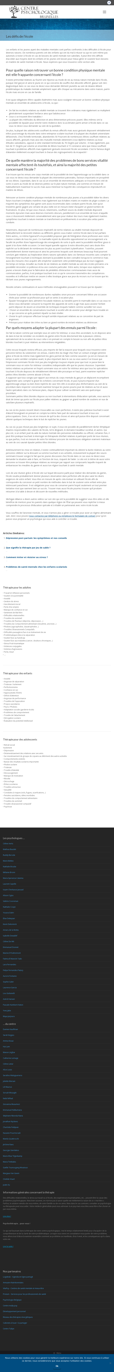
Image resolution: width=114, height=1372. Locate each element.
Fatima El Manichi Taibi (12, 958)
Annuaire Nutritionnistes (13, 1282)
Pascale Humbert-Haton (13, 1005)
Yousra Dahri (8, 912)
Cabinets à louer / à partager (15, 1323)
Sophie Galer (8, 982)
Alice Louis (7, 1069)
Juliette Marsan (9, 1081)
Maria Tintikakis (9, 1162)
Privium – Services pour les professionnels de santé (24, 1294)
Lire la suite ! (8, 1246)
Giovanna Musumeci (11, 1104)
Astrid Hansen (9, 999)
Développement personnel (14, 1311)
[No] (110, 1363)
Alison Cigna (8, 895)
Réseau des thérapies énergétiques (18, 1317)
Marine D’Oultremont (12, 953)
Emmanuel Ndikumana (12, 1110)
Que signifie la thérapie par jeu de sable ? (28, 547)
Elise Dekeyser (9, 918)
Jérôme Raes (8, 1144)
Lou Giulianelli (9, 993)
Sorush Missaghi (9, 1092)
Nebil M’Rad (8, 1098)
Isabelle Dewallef (10, 935)
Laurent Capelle (9, 884)
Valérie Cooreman (10, 901)
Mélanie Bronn (9, 872)
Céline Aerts (8, 843)
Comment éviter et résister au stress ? (27, 557)
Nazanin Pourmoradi (11, 1133)
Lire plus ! (7, 1216)
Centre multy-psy (10, 1305)
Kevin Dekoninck (10, 924)
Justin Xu (6, 1185)
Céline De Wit (8, 941)
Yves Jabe (7, 1010)
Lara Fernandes (9, 964)
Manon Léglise (9, 1052)
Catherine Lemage (10, 1058)
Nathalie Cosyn (9, 907)
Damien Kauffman (10, 1029)
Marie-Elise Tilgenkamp (12, 1156)
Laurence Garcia (10, 987)
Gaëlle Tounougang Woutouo (15, 1167)
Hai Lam (6, 1046)
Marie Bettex (8, 861)
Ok (57, 1366)
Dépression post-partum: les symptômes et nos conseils (36, 538)
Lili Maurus (7, 1087)
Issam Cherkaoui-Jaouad (13, 889)
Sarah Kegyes (8, 1035)
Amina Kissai (8, 1041)
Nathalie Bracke (9, 866)
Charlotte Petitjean (11, 1127)
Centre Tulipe (8, 1328)
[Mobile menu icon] (104, 12)
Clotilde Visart (9, 1179)
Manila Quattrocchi (11, 1139)
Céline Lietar (8, 1064)
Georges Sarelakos (11, 1150)
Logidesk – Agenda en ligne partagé (18, 1277)
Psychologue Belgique (12, 1300)
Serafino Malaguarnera (12, 1075)
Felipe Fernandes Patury (13, 970)
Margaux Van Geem (11, 1173)
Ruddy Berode (9, 855)
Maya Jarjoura (9, 1016)
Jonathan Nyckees (10, 1121)
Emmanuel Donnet (10, 947)
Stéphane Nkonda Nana (13, 1115)
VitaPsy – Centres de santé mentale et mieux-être (23, 1288)
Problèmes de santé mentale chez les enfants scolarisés (36, 566)
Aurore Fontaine (10, 976)
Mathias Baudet (9, 849)
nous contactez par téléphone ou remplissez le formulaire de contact (62, 515)
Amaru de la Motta (11, 930)
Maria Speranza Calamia (13, 878)
